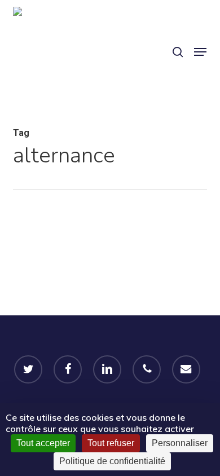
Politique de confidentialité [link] (112, 461)
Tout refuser (110, 443)
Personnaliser (180, 443)
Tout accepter (43, 443)
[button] (200, 52)
